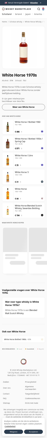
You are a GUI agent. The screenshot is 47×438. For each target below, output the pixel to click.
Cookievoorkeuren (32, 398)
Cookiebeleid (10, 426)
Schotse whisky (16, 21)
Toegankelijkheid (32, 394)
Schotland (7, 14)
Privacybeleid (30, 382)
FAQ (4, 398)
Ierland (18, 14)
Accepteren (33, 432)
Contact (6, 394)
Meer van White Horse (23, 107)
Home (4, 21)
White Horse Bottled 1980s (15, 339)
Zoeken (6, 382)
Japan (28, 14)
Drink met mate (31, 403)
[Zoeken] (39, 9)
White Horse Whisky (33, 21)
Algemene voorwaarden (30, 387)
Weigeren (13, 432)
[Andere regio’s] (43, 9)
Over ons (7, 388)
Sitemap (6, 403)
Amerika (38, 14)
